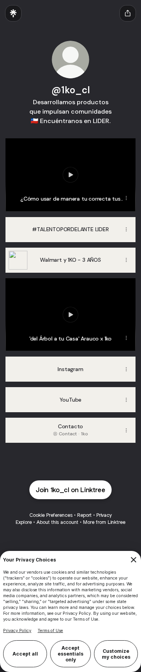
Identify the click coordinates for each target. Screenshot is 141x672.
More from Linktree (104, 522)
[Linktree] (13, 13)
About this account (57, 522)
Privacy (104, 515)
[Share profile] (128, 13)
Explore (24, 522)
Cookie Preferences (50, 515)
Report (84, 515)
